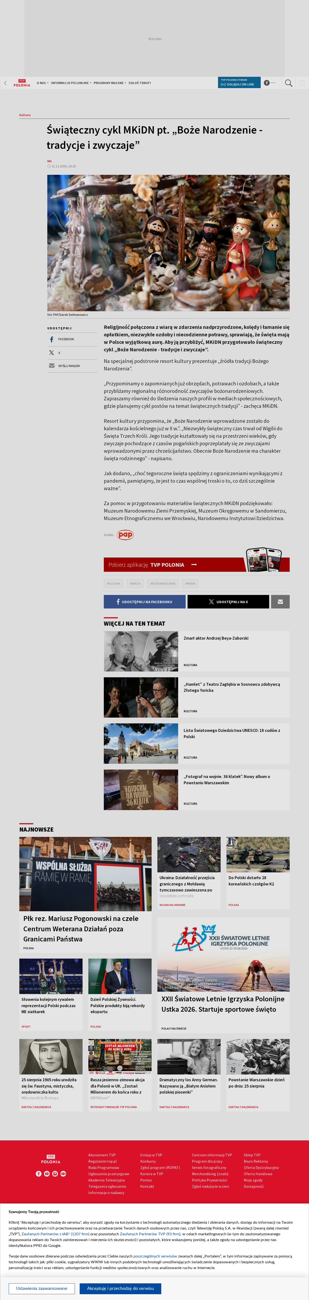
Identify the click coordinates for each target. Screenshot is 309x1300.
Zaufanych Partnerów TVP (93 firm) (150, 1234)
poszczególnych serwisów (155, 1256)
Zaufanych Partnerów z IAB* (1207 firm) (55, 1234)
